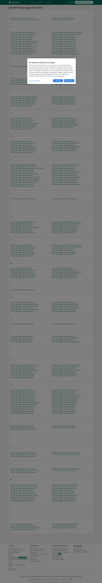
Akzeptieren (69, 80)
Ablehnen (58, 80)
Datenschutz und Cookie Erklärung (56, 76)
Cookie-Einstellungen (34, 81)
